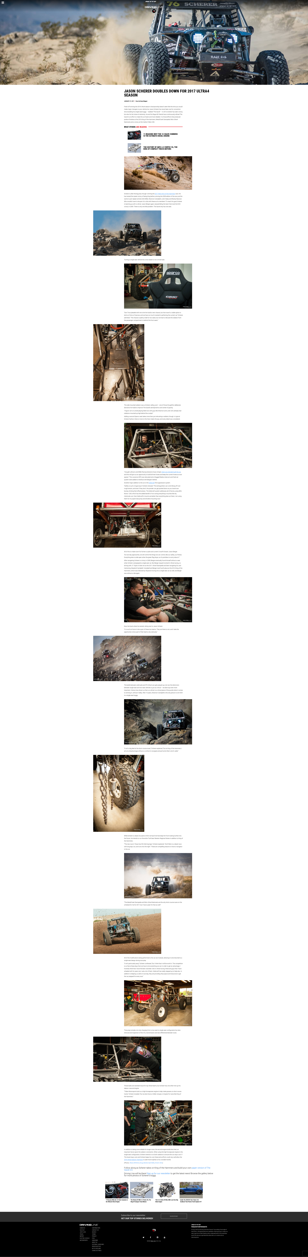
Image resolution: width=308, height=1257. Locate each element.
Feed (93, 1238)
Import (82, 1236)
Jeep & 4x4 (83, 1232)
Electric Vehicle (85, 1238)
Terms (94, 1234)
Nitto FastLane (96, 1248)
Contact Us (95, 1230)
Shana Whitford (134, 1163)
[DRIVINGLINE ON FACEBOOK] (150, 1237)
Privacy (94, 1236)
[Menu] (3, 3)
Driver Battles (96, 1246)
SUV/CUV (82, 1230)
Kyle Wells (151, 1163)
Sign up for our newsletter (158, 1173)
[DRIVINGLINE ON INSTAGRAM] (157, 1237)
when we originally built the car (171, 472)
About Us (94, 1242)
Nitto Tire (153, 1241)
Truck (81, 1234)
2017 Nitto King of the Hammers (165, 194)
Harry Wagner (143, 101)
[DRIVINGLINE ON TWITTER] (143, 1237)
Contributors (96, 1228)
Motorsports (84, 1240)
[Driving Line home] (154, 8)
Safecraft (152, 483)
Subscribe (174, 1216)
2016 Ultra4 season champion (133, 1160)
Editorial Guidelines (98, 1244)
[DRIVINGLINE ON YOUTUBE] (164, 1237)
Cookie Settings (96, 1250)
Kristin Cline (159, 1163)
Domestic (82, 1228)
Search (94, 1232)
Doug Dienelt (144, 1163)
